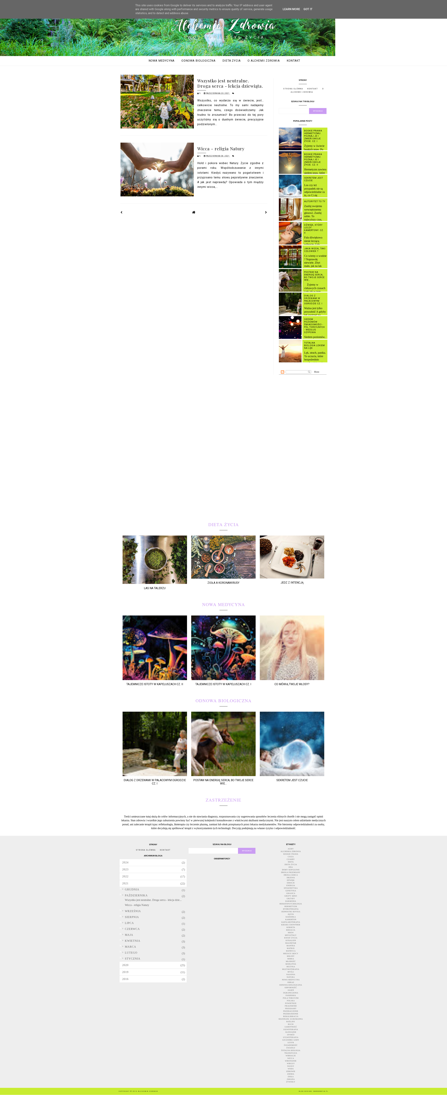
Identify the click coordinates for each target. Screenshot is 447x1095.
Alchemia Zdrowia (148, 1091)
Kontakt (293, 60)
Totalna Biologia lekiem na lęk (314, 345)
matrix (291, 948)
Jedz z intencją (292, 582)
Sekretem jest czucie (292, 780)
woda (291, 1069)
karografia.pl (320, 1091)
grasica (290, 893)
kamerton (290, 919)
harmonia (290, 901)
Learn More (291, 9)
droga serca (291, 875)
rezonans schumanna (291, 1019)
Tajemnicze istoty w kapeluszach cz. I (223, 684)
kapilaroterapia (290, 922)
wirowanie (290, 1061)
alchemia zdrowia (291, 851)
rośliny (290, 1022)
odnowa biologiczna (290, 985)
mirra (290, 959)
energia (290, 885)
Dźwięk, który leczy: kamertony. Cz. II (314, 229)
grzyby (291, 898)
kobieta (291, 927)
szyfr (291, 1043)
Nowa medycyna (161, 60)
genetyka (290, 891)
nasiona (290, 974)
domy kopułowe (291, 870)
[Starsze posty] (266, 212)
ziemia (290, 1074)
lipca (129, 922)
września (133, 911)
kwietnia (132, 940)
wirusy (291, 1063)
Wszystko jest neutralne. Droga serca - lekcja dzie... (153, 899)
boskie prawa (290, 854)
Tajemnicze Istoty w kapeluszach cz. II (154, 684)
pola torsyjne (291, 998)
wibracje (291, 1056)
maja (129, 934)
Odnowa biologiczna (198, 60)
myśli (291, 972)
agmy (291, 849)
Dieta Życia (231, 60)
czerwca (132, 928)
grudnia (132, 889)
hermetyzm (290, 906)
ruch (291, 1024)
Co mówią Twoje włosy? (291, 684)
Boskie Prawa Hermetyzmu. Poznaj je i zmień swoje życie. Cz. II (313, 159)
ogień (291, 990)
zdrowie (290, 1071)
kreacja (290, 930)
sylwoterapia (290, 1037)
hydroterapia (291, 909)
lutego (131, 952)
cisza (291, 857)
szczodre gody (290, 1040)
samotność (291, 1027)
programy (290, 1008)
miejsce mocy (290, 953)
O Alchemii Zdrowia (264, 60)
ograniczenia (290, 993)
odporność (291, 988)
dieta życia (291, 864)
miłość (291, 956)
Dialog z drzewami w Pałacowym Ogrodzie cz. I (313, 299)
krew (291, 933)
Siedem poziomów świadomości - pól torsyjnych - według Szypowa (314, 326)
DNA (291, 867)
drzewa (291, 878)
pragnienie (291, 1006)
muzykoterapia (290, 969)
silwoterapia (290, 1029)
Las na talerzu (155, 588)
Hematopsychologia (291, 904)
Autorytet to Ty (314, 201)
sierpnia (132, 917)
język (291, 914)
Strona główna (293, 89)
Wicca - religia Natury (220, 148)
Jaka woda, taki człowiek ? (314, 249)
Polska (291, 1001)
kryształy (290, 935)
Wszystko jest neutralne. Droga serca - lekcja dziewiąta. (230, 83)
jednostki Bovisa (290, 912)
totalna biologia (290, 1050)
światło (290, 1048)
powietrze (290, 1003)
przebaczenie (290, 1011)
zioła (291, 1077)
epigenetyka (291, 888)
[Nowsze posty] (121, 212)
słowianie (290, 1032)
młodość (291, 961)
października (136, 895)
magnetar (290, 943)
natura (291, 977)
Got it (308, 9)
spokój (291, 1035)
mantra (291, 946)
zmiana (291, 1079)
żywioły (290, 1082)
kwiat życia (290, 938)
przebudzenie (290, 1014)
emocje (291, 883)
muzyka (291, 967)
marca (130, 946)
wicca (290, 1058)
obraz (290, 982)
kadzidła (291, 917)
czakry (291, 859)
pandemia (291, 995)
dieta (291, 862)
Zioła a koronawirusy (223, 582)
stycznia (132, 958)
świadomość (291, 1045)
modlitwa (290, 964)
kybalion (291, 940)
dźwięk (291, 880)
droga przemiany (290, 872)
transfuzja (290, 1053)
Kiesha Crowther (290, 925)
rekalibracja (290, 1016)
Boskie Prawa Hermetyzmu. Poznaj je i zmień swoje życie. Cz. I (313, 135)
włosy (290, 1066)
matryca (291, 951)
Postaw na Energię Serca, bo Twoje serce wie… (314, 276)
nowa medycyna (291, 980)
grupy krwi (290, 896)
